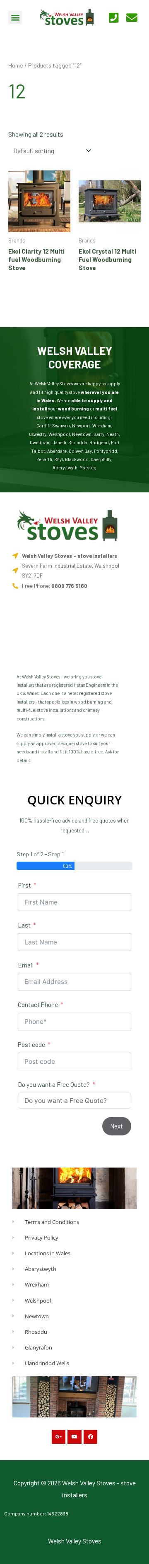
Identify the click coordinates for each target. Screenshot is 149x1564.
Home (15, 65)
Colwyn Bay (80, 451)
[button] (15, 17)
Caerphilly (101, 459)
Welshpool (59, 434)
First (24, 885)
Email (26, 965)
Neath (112, 434)
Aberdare (57, 451)
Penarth (44, 459)
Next (117, 1126)
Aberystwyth (65, 467)
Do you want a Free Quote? (54, 1084)
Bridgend (99, 442)
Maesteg (87, 467)
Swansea (61, 425)
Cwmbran (39, 442)
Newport (81, 425)
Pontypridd (105, 451)
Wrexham (101, 425)
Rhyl (58, 459)
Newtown (81, 434)
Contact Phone (38, 1004)
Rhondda (77, 442)
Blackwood (77, 459)
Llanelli (58, 442)
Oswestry (37, 434)
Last (24, 925)
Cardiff (43, 425)
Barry (99, 434)
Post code (31, 1044)
